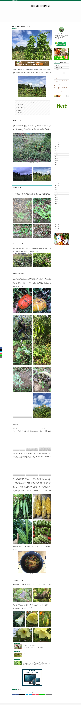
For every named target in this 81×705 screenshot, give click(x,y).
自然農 (20, 689)
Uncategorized (58, 121)
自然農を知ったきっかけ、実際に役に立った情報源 (31, 653)
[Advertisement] (40, 15)
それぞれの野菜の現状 (21, 109)
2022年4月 (57, 216)
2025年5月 (57, 156)
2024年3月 (57, 177)
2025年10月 (57, 146)
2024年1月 (57, 179)
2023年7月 (57, 191)
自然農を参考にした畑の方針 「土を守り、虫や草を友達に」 (33, 662)
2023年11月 (57, 183)
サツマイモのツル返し (21, 107)
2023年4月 (57, 197)
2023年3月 (57, 199)
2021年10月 (57, 228)
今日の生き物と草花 (21, 112)
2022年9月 (57, 207)
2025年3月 (57, 160)
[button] (15, 694)
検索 (64, 72)
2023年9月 (57, 187)
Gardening (14, 28)
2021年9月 (57, 230)
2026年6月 (57, 131)
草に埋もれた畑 (20, 104)
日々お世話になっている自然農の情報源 (29, 645)
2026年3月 (57, 136)
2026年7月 (57, 129)
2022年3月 (57, 218)
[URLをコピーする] (49, 694)
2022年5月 (57, 214)
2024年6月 (57, 175)
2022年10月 (57, 205)
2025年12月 (57, 142)
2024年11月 (57, 166)
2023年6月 (57, 193)
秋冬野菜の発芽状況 (21, 105)
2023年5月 (57, 195)
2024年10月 (57, 168)
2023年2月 (57, 201)
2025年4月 (57, 158)
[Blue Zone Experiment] (40, 6)
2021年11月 (57, 226)
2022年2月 (57, 220)
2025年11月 (57, 144)
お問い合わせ (57, 69)
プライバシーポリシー (58, 67)
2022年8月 (57, 209)
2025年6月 (57, 154)
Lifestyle (57, 117)
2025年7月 (57, 152)
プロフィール (57, 65)
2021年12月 (57, 224)
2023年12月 (57, 181)
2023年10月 (57, 185)
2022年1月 (57, 222)
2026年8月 (57, 127)
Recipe (57, 119)
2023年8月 (57, 189)
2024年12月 (57, 164)
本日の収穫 (19, 110)
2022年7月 (57, 211)
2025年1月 (57, 162)
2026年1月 (57, 140)
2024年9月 (57, 170)
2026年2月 (57, 138)
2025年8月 (57, 150)
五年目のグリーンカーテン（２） (59, 78)
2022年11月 (57, 203)
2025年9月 (57, 148)
